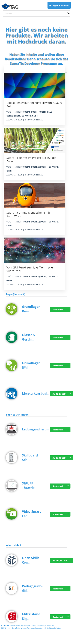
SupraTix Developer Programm (33, 63)
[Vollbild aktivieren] (8, 625)
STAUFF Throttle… (29, 485)
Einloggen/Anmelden (59, 5)
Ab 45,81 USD (59, 457)
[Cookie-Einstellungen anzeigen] (5, 625)
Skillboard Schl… (30, 457)
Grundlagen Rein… (31, 309)
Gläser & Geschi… (28, 337)
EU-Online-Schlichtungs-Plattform (41, 625)
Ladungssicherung (36, 429)
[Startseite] (2, 625)
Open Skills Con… (30, 560)
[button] (68, 309)
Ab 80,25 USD (59, 393)
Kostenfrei (58, 309)
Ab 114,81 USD (60, 560)
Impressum (25, 625)
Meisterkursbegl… (36, 393)
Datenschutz (15, 625)
